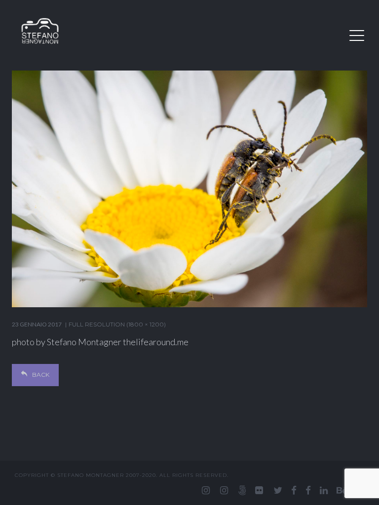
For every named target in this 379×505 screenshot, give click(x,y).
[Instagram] (206, 490)
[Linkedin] (324, 490)
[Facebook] (294, 490)
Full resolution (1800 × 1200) (117, 324)
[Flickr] (259, 490)
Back (40, 374)
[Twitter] (277, 490)
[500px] (242, 490)
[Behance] (342, 490)
